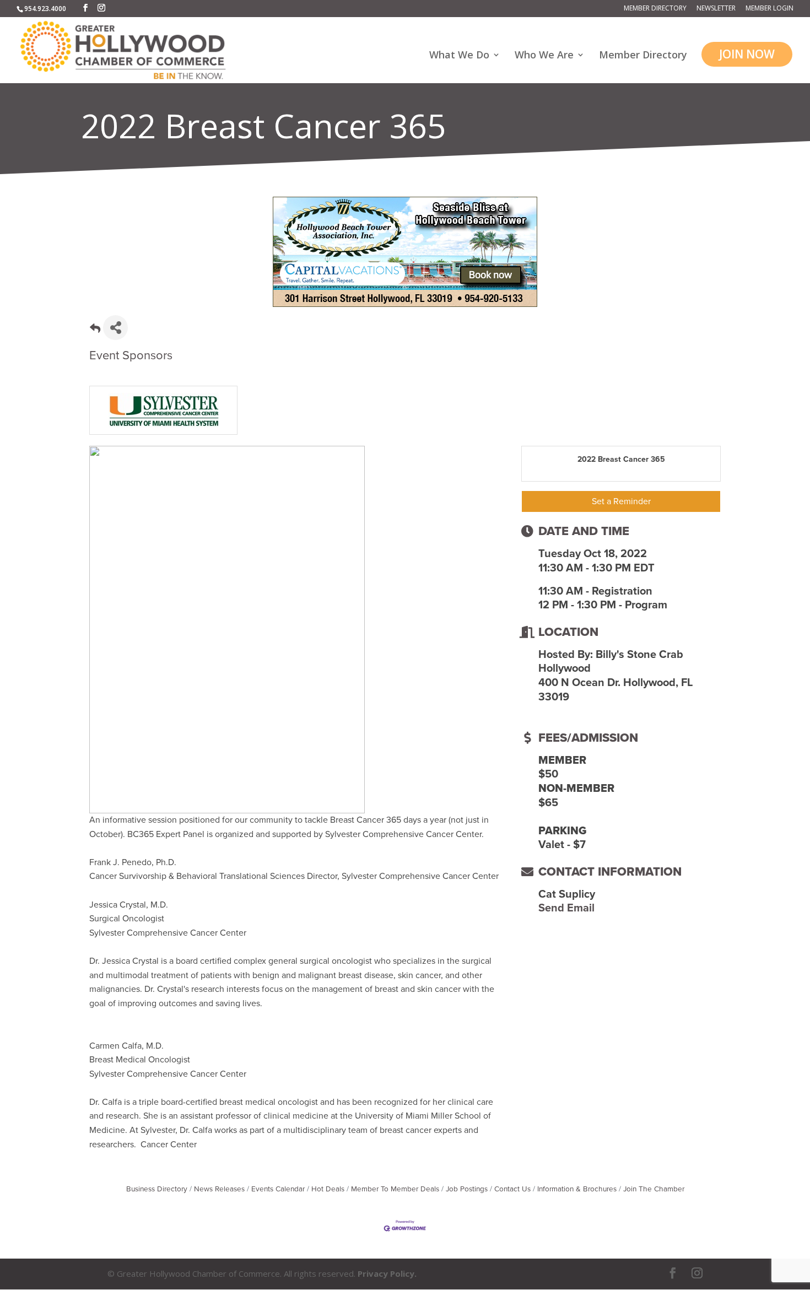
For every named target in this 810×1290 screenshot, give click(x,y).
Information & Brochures (577, 1189)
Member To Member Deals (395, 1189)
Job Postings (467, 1189)
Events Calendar (278, 1189)
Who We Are (544, 56)
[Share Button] (115, 327)
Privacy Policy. (387, 1273)
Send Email (566, 908)
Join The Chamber (653, 1189)
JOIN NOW (747, 54)
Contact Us (512, 1189)
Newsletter (716, 9)
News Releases (219, 1189)
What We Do (459, 56)
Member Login (769, 9)
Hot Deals (327, 1189)
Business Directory (156, 1189)
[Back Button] (95, 331)
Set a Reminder (621, 501)
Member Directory (655, 9)
